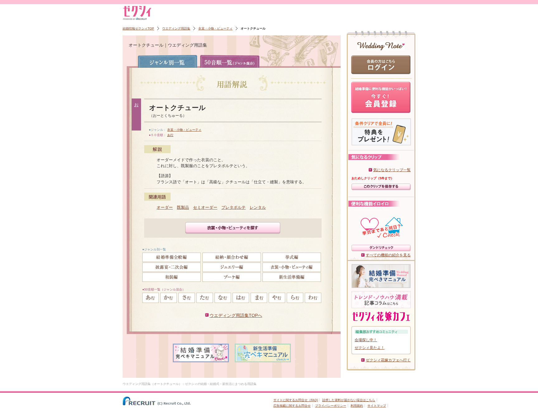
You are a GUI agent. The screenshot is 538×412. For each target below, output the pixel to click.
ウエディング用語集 (176, 28)
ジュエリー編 (232, 267)
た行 (205, 298)
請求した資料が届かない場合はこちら (348, 400)
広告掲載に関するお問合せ (292, 405)
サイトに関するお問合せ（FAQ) (295, 400)
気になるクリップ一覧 (392, 170)
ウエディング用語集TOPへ (236, 315)
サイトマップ (376, 405)
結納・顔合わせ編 (232, 257)
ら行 (295, 298)
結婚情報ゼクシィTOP (138, 28)
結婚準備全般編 (172, 257)
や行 (277, 298)
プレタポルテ (233, 207)
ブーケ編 (232, 277)
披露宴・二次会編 (172, 267)
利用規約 (357, 405)
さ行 (187, 298)
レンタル (258, 207)
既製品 (183, 207)
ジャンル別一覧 (167, 61)
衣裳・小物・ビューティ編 (292, 267)
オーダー (165, 207)
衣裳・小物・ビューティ (215, 28)
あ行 (170, 135)
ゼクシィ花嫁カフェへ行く (388, 360)
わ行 (313, 298)
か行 (169, 298)
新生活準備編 (292, 277)
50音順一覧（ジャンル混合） (230, 61)
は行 (241, 298)
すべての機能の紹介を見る (388, 255)
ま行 (259, 298)
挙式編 (292, 257)
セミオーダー (205, 207)
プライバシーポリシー (330, 405)
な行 (223, 298)
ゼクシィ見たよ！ (370, 348)
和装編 (172, 277)
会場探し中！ (366, 340)
